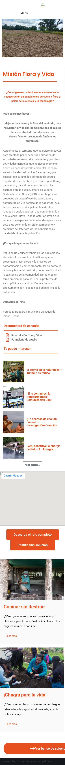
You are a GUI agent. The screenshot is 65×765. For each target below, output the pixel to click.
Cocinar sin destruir (24, 606)
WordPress (45, 761)
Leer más (11, 636)
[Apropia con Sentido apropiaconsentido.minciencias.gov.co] (43, 5)
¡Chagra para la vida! (25, 695)
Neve (6, 761)
